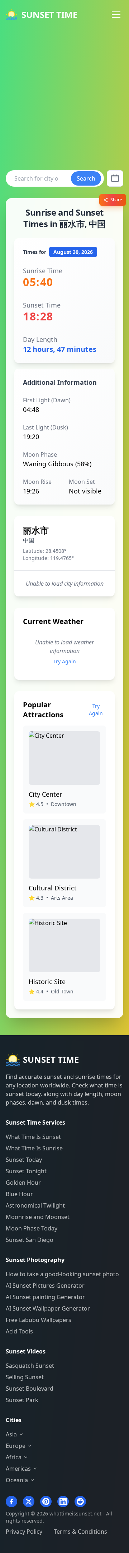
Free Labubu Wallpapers (38, 1320)
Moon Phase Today (31, 1228)
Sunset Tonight (26, 1171)
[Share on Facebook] (11, 1501)
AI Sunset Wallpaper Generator (48, 1308)
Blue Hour (19, 1194)
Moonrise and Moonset (38, 1217)
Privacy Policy (24, 1531)
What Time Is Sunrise (34, 1148)
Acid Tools (19, 1331)
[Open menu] (116, 15)
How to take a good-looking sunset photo (62, 1274)
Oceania (17, 1480)
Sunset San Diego (29, 1240)
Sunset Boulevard (29, 1388)
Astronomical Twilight (35, 1205)
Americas (18, 1469)
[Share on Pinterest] (46, 1501)
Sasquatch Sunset (30, 1366)
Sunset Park (22, 1400)
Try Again (64, 661)
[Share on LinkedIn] (63, 1501)
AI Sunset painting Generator (45, 1297)
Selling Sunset (25, 1377)
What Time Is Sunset (33, 1137)
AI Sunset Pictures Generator (45, 1285)
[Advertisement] (64, 97)
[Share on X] (28, 1501)
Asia (11, 1434)
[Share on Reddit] (80, 1501)
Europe (15, 1446)
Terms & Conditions (80, 1531)
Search (86, 178)
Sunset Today (24, 1160)
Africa (14, 1457)
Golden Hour (23, 1182)
